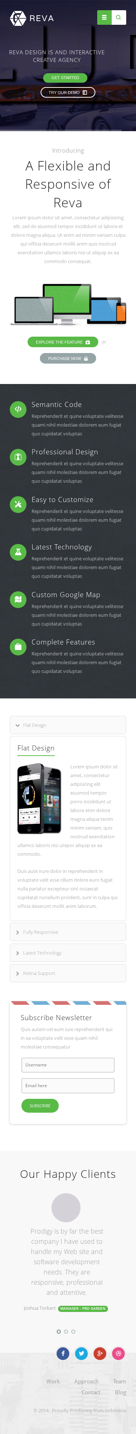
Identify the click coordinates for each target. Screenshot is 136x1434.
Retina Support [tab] (39, 973)
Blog (120, 1392)
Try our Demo (67, 92)
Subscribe (40, 1105)
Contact (91, 1392)
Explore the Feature (60, 342)
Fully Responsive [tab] (40, 932)
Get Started (62, 77)
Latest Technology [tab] (42, 952)
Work (53, 1381)
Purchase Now (65, 358)
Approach (86, 1381)
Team (119, 1381)
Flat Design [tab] (34, 725)
